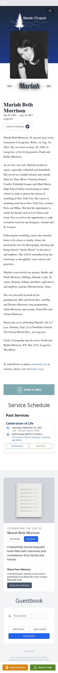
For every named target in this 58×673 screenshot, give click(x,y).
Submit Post (29, 636)
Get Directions (17, 446)
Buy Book (31, 539)
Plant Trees (40, 446)
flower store (37, 369)
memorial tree (39, 364)
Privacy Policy (20, 660)
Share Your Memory (19, 585)
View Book (15, 539)
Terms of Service (37, 660)
